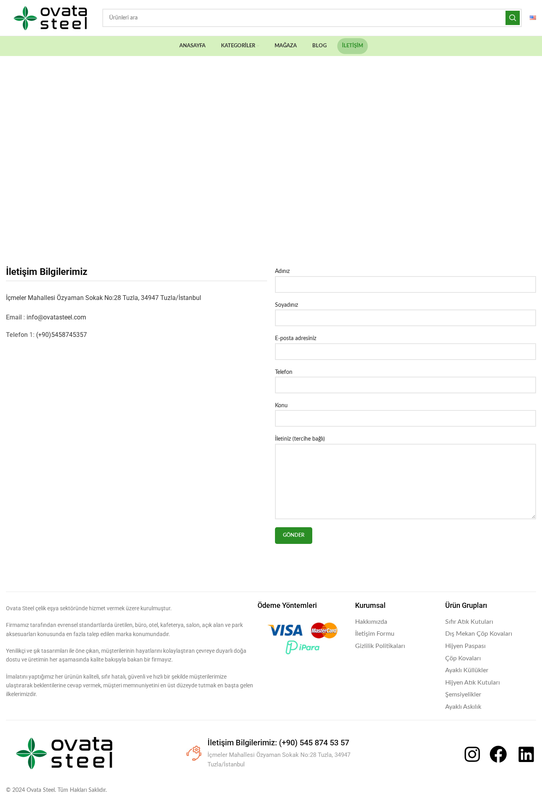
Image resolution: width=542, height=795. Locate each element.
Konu (281, 405)
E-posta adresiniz (295, 338)
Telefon (283, 372)
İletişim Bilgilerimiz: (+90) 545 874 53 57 (278, 742)
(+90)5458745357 (61, 335)
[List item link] (396, 622)
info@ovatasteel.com (56, 317)
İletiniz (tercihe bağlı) (300, 439)
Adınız (282, 271)
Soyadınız (286, 305)
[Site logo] (50, 18)
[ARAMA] (512, 18)
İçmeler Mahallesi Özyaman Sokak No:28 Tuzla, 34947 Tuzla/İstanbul (103, 298)
